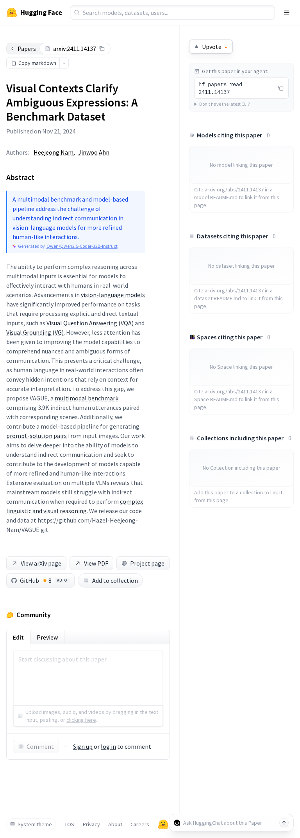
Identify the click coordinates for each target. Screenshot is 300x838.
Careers (139, 824)
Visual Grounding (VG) (35, 332)
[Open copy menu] (64, 63)
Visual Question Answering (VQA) (90, 323)
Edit (18, 637)
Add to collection (115, 580)
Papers (27, 48)
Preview (47, 637)
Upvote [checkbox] (214, 46)
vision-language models (113, 295)
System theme (35, 824)
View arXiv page (41, 563)
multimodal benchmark (86, 398)
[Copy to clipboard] (102, 48)
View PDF (96, 563)
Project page (147, 563)
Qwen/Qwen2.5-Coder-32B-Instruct (82, 246)
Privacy (91, 824)
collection (251, 492)
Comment (40, 746)
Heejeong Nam (53, 152)
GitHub (43, 580)
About (115, 824)
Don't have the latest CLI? (224, 104)
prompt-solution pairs (36, 436)
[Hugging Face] (163, 824)
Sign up (83, 746)
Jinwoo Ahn (93, 152)
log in (108, 746)
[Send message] (284, 822)
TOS (69, 824)
